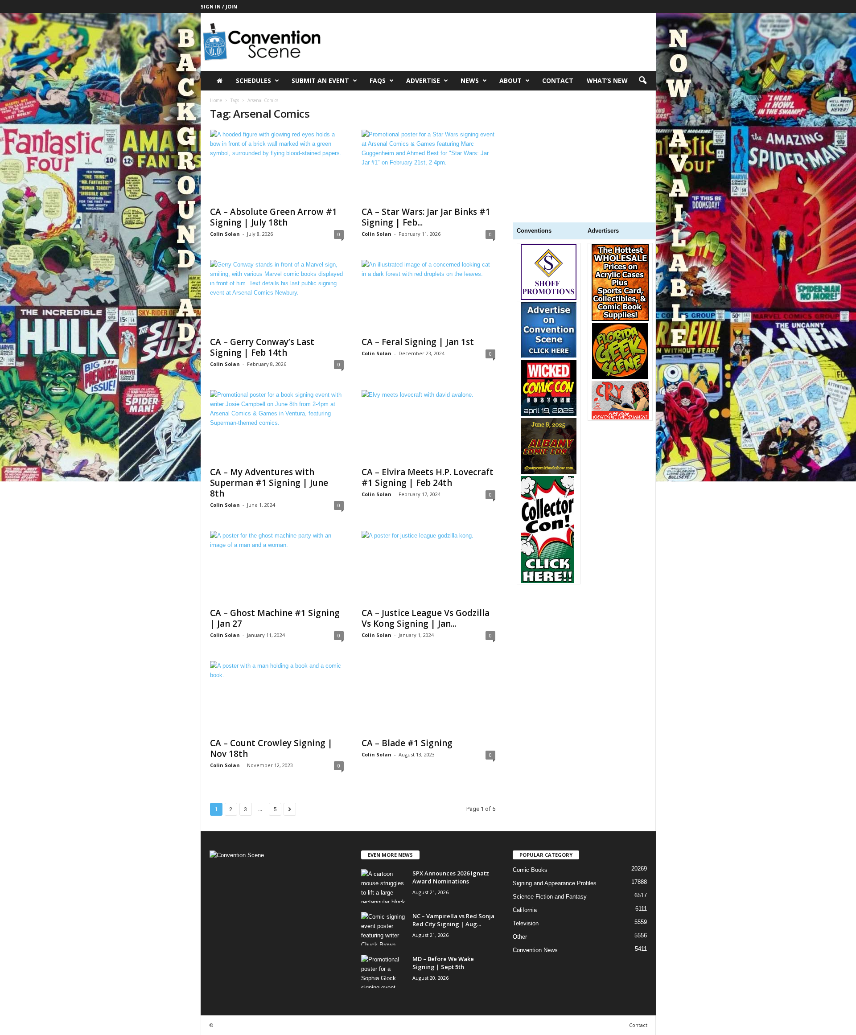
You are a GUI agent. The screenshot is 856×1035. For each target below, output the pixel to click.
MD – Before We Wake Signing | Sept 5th (443, 963)
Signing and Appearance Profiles (555, 883)
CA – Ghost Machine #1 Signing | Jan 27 (275, 618)
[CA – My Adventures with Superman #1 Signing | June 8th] (277, 425)
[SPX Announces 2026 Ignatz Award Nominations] (383, 886)
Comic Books (530, 870)
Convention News (535, 950)
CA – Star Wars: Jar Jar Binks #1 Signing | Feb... (426, 217)
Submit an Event (320, 80)
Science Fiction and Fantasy (550, 896)
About (510, 80)
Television (526, 923)
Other (520, 936)
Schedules (253, 80)
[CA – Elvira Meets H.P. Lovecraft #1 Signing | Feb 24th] (428, 425)
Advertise (423, 80)
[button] (642, 80)
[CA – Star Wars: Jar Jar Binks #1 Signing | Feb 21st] (428, 165)
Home (216, 100)
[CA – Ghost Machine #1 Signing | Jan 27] (277, 566)
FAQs (378, 80)
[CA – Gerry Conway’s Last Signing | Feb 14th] (277, 295)
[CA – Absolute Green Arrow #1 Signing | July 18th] (277, 165)
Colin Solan (225, 233)
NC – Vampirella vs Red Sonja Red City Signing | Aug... (453, 920)
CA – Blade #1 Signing (407, 743)
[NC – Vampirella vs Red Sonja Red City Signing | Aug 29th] (383, 928)
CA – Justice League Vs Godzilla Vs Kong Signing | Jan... (426, 618)
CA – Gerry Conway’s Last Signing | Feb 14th (262, 347)
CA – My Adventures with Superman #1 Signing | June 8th (269, 482)
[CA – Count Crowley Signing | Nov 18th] (277, 696)
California (525, 910)
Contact (557, 80)
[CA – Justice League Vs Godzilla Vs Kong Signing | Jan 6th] (428, 566)
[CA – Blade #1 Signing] (428, 696)
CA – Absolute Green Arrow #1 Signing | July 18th (273, 217)
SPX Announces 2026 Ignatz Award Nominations (450, 877)
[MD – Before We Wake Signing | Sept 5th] (383, 971)
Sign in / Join (219, 6)
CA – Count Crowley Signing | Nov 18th (271, 748)
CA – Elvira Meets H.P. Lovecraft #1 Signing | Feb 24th (428, 477)
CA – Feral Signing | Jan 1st (418, 342)
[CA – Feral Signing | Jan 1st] (428, 295)
